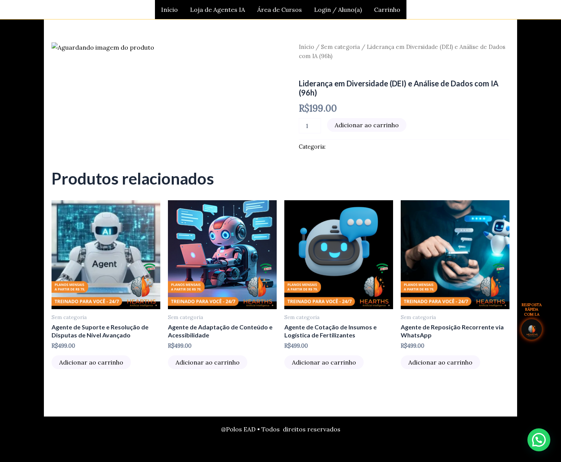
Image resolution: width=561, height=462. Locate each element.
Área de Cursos (279, 9)
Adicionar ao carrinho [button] (91, 362)
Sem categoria (340, 46)
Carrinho (387, 9)
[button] (538, 439)
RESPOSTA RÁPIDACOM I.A (532, 310)
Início (169, 9)
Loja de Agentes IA (217, 9)
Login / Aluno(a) (338, 9)
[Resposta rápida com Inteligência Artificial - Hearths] (531, 329)
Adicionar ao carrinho (367, 125)
